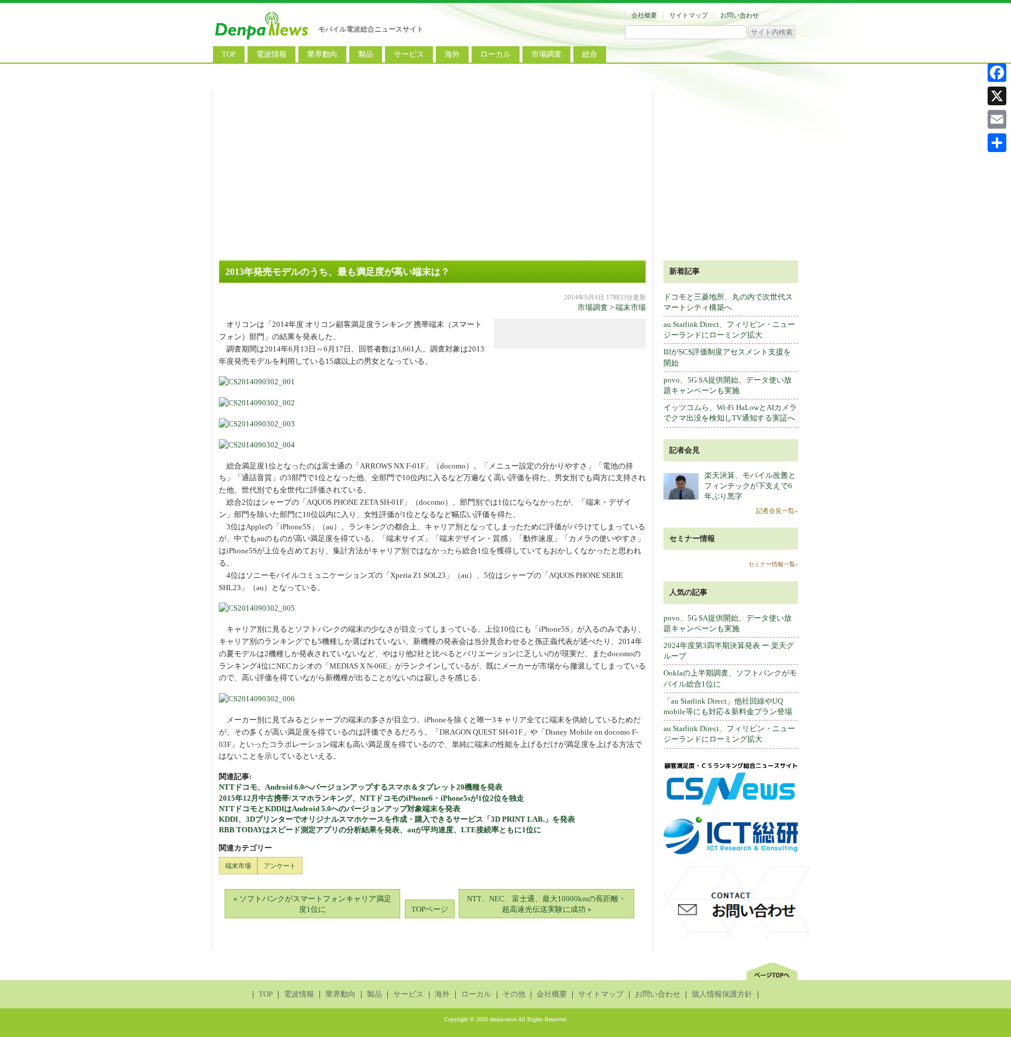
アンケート (280, 865)
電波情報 (271, 54)
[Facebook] (997, 72)
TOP (229, 54)
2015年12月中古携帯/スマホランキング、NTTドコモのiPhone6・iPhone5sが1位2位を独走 (371, 798)
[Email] (997, 119)
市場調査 (546, 54)
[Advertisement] (505, 172)
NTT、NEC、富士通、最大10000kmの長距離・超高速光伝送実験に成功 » (546, 904)
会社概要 (644, 15)
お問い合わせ (739, 15)
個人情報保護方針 (722, 994)
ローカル (495, 54)
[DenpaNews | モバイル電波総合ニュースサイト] (262, 39)
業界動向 (322, 54)
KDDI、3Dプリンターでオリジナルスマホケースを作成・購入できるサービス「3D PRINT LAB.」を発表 (397, 819)
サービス (409, 54)
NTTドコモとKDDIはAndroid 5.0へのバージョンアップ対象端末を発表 (339, 808)
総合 (589, 54)
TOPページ (429, 909)
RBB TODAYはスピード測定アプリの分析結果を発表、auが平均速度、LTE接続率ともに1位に (380, 829)
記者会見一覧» (777, 510)
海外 (452, 54)
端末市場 (630, 307)
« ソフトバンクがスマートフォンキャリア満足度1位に (312, 904)
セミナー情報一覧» (773, 564)
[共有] (997, 142)
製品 (365, 54)
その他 (514, 994)
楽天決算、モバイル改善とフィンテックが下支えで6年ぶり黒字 (750, 486)
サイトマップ (688, 15)
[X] (997, 96)
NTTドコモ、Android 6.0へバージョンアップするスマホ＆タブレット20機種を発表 (361, 787)
